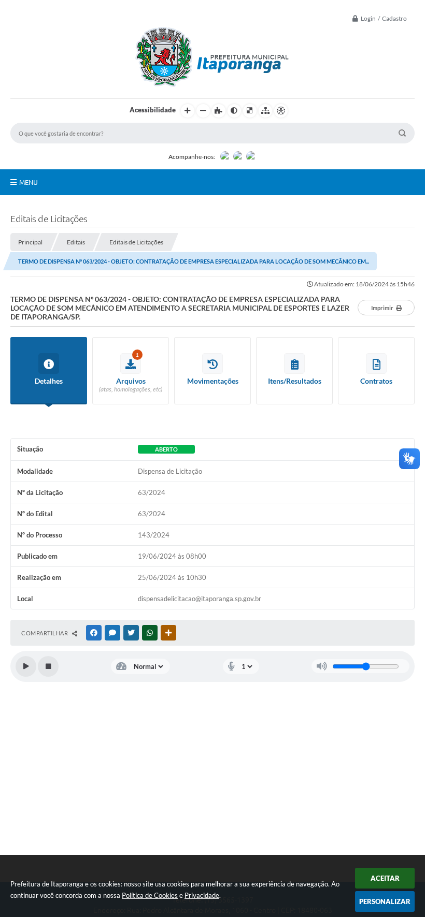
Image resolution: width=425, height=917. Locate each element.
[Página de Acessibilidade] (281, 111)
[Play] (26, 666)
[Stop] (48, 666)
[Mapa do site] (265, 111)
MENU (28, 182)
